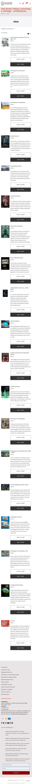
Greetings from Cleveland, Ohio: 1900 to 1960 (20, 451)
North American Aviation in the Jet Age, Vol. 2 (19, 38)
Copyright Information (19, 783)
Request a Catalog (6, 689)
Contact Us (4, 667)
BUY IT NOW (20, 64)
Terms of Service (6, 692)
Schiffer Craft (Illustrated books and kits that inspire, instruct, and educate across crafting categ (17, 739)
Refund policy (5, 694)
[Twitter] (3, 723)
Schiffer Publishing (20, 780)
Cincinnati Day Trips (15, 166)
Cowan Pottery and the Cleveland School (19, 353)
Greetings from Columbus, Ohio (19, 551)
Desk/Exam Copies (6, 684)
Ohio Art (12, 621)
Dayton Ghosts (14, 136)
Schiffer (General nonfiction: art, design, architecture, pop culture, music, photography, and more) (17, 733)
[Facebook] (1, 723)
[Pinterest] (12, 723)
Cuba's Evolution (14, 321)
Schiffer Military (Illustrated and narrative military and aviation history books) (16, 754)
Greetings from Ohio (16, 517)
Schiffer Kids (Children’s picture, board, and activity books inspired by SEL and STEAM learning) (17, 744)
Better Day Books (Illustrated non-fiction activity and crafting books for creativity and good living (17, 759)
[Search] (20, 3)
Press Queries (5, 682)
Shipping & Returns (6, 672)
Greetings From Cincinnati (17, 70)
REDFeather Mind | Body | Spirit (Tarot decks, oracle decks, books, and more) (16, 749)
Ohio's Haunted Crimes (16, 258)
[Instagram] (6, 723)
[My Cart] (26, 3)
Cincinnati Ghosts (15, 196)
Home (2, 13)
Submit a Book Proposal (8, 687)
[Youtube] (8, 723)
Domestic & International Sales (10, 674)
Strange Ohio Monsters (16, 585)
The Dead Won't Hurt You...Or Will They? (19, 288)
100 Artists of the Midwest (17, 419)
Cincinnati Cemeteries (16, 226)
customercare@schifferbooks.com (19, 714)
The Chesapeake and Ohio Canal (19, 484)
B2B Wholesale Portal (7, 679)
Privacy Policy (10, 783)
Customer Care (5, 669)
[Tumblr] (10, 723)
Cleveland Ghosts (15, 386)
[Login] (23, 3)
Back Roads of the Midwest (17, 102)
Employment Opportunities (9, 677)
